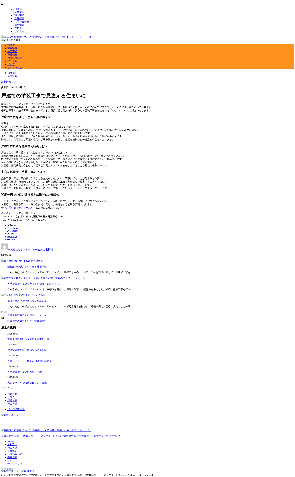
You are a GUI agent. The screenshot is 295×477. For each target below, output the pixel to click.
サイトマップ (21, 31)
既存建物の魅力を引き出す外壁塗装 (27, 266)
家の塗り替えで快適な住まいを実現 (27, 382)
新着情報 (48, 249)
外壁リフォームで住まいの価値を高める (29, 361)
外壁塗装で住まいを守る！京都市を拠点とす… (33, 283)
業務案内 (19, 12)
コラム (11, 397)
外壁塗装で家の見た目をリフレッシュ (28, 315)
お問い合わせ (21, 21)
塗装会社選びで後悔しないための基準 (28, 300)
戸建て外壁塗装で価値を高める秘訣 (27, 350)
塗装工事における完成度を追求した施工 (29, 339)
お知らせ (12, 394)
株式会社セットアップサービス (25, 249)
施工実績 (19, 15)
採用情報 (19, 25)
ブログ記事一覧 (16, 409)
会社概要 (19, 18)
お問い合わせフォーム (18, 207)
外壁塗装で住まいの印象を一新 (24, 371)
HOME (18, 9)
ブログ (18, 28)
